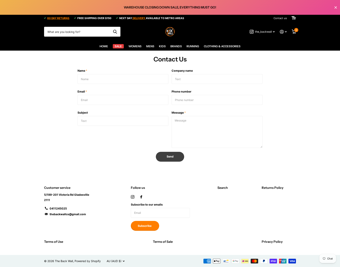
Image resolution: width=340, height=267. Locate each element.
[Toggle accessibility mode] (294, 18)
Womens (134, 46)
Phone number (181, 91)
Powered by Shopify (88, 261)
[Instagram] (132, 197)
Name (82, 70)
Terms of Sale (163, 242)
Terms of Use (53, 242)
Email (82, 91)
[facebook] (141, 196)
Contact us (280, 18)
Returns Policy (273, 188)
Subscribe (145, 225)
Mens (150, 46)
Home (104, 46)
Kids (162, 46)
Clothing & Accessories (222, 46)
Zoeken (115, 32)
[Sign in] (283, 31)
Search (222, 188)
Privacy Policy (272, 242)
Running (193, 46)
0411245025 (58, 208)
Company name (182, 70)
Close (335, 7)
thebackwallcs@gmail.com (68, 214)
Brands (176, 46)
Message (179, 112)
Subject (83, 112)
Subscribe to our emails (147, 204)
